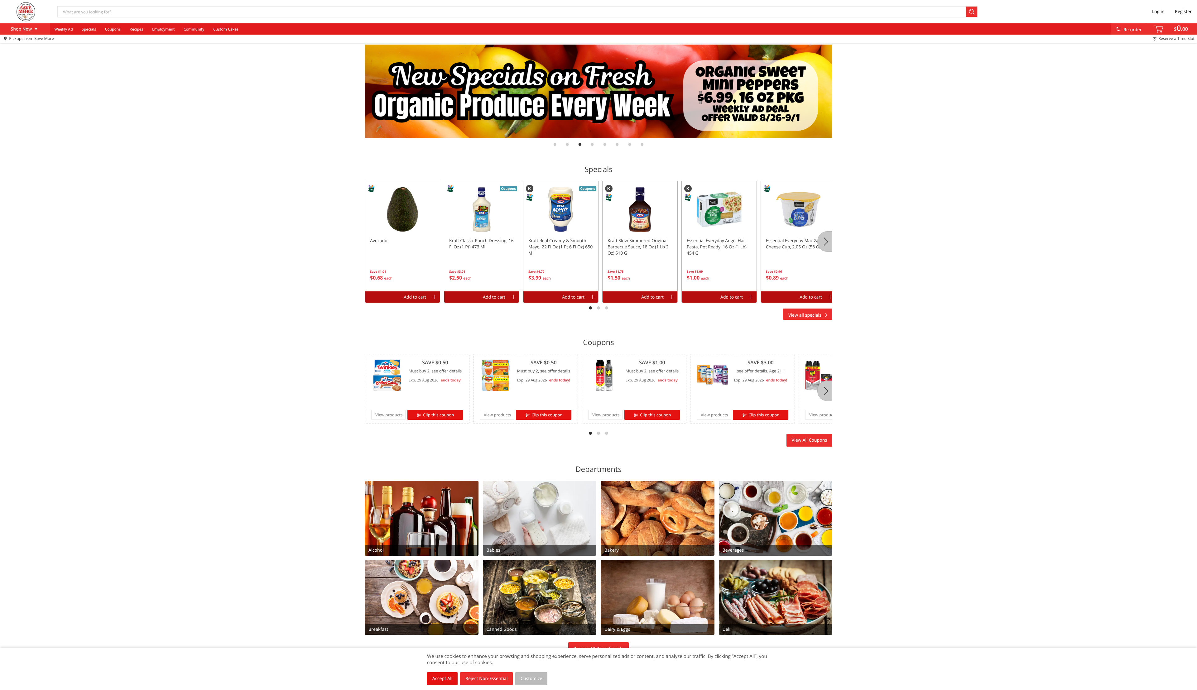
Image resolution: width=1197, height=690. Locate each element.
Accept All (442, 679)
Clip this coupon (438, 415)
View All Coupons (809, 440)
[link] (595, 91)
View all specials (804, 315)
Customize (531, 679)
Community (194, 29)
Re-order (1132, 30)
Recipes (136, 29)
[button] (402, 236)
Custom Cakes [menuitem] (225, 29)
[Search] (972, 11)
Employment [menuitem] (163, 29)
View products (389, 415)
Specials (89, 29)
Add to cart (415, 297)
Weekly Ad (63, 29)
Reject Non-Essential (486, 679)
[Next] (824, 241)
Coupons (113, 29)
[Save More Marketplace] (26, 11)
